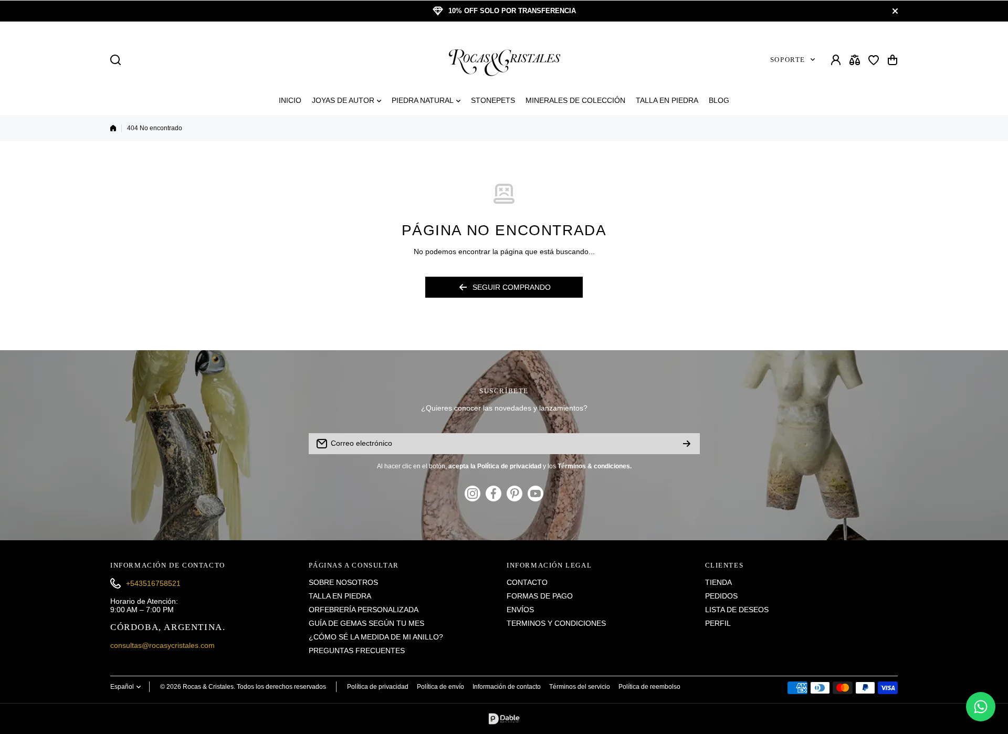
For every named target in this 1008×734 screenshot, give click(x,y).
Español (122, 686)
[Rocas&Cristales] (504, 60)
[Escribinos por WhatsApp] (980, 706)
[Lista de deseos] (873, 60)
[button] (892, 60)
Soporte (787, 60)
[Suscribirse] (687, 443)
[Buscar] (115, 60)
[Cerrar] (895, 11)
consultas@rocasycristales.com (162, 645)
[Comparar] (854, 60)
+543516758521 (153, 583)
